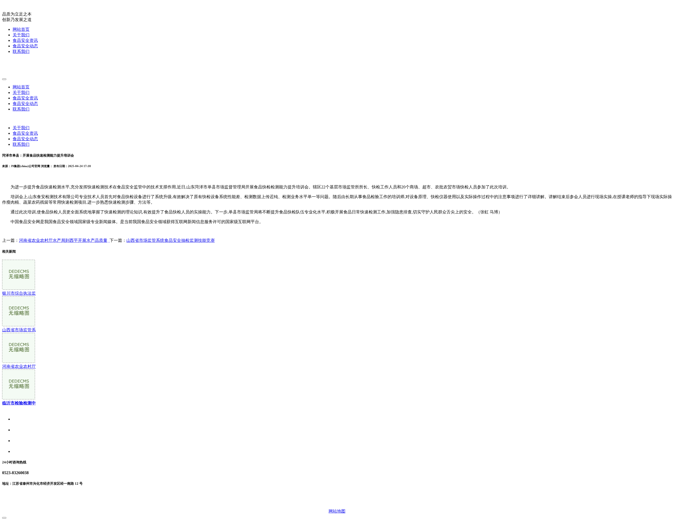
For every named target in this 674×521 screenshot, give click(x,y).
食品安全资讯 (25, 40)
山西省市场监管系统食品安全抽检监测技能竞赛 (170, 240)
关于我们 (21, 35)
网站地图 (337, 511)
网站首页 (21, 29)
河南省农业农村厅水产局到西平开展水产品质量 (63, 240)
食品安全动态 (25, 46)
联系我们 (21, 51)
